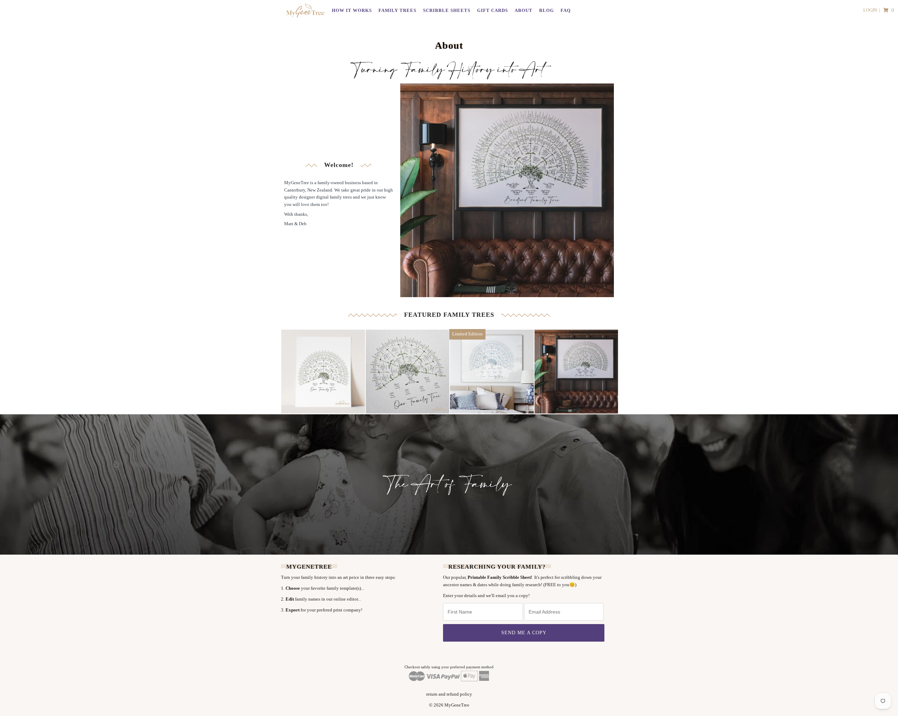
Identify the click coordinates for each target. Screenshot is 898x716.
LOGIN (870, 10)
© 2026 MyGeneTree (449, 705)
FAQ (566, 10)
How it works (352, 10)
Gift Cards (492, 10)
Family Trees (397, 10)
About (523, 10)
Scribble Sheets (446, 10)
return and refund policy (449, 694)
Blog (546, 10)
